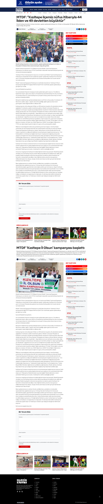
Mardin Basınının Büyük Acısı (73, 67)
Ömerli (76, 12)
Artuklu (39, 12)
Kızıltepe (45, 12)
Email (20, 208)
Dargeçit (54, 12)
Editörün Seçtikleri (39, 497)
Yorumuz (20, 188)
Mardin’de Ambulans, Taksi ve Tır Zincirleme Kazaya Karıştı (77, 56)
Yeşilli (84, 12)
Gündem (40, 9)
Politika (45, 9)
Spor (59, 9)
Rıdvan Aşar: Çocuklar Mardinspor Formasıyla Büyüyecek (77, 104)
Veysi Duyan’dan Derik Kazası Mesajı (75, 52)
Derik (50, 12)
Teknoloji (54, 9)
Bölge (31, 9)
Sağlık (63, 9)
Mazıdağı (60, 12)
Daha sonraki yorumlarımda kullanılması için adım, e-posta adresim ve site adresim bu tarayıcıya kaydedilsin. (38, 214)
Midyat (65, 12)
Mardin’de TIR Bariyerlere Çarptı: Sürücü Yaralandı (76, 62)
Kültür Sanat (69, 9)
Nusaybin (71, 12)
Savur (80, 12)
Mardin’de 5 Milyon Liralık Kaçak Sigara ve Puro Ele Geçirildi (76, 77)
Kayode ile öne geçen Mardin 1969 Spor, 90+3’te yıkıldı (76, 98)
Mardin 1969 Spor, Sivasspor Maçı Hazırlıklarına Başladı (74, 87)
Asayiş (35, 9)
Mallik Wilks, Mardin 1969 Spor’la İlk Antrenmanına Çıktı (75, 109)
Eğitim (49, 9)
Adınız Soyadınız (22, 204)
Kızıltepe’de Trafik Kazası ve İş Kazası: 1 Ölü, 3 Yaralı (77, 72)
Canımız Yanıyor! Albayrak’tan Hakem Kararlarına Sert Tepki (75, 93)
